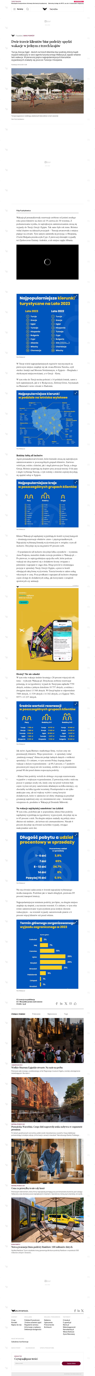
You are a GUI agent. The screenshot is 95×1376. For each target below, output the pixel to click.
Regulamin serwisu (31, 1325)
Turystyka (19, 36)
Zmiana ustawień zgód (32, 1322)
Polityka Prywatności (32, 1320)
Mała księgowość (69, 1327)
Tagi (66, 1014)
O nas (13, 1320)
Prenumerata (49, 1325)
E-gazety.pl (67, 1322)
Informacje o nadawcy (32, 1327)
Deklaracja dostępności (32, 1329)
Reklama (47, 1320)
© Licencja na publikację (25, 999)
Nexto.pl (66, 1325)
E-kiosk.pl (66, 1320)
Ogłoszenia (48, 1322)
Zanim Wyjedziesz (17, 1065)
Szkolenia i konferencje (19, 1342)
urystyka (54, 9)
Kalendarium (30, 1348)
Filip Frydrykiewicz (23, 211)
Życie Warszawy (69, 1334)
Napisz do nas (16, 1325)
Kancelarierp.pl (68, 1329)
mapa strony (15, 1348)
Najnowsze (52, 1014)
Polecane (36, 1014)
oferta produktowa (47, 1348)
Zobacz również (18, 1014)
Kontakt (14, 1322)
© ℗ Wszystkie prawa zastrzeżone (29, 1002)
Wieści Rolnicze (68, 1332)
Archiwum (48, 1327)
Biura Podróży (29, 36)
